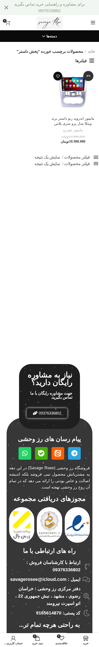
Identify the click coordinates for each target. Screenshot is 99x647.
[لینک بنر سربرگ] (57, 7)
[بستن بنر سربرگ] (6, 7)
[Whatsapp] (25, 453)
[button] (47, 413)
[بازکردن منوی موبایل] (93, 23)
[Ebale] (41, 453)
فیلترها (81, 61)
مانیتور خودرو (73, 130)
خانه (91, 51)
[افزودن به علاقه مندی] (57, 76)
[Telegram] (74, 453)
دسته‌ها (51, 36)
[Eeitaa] (58, 453)
